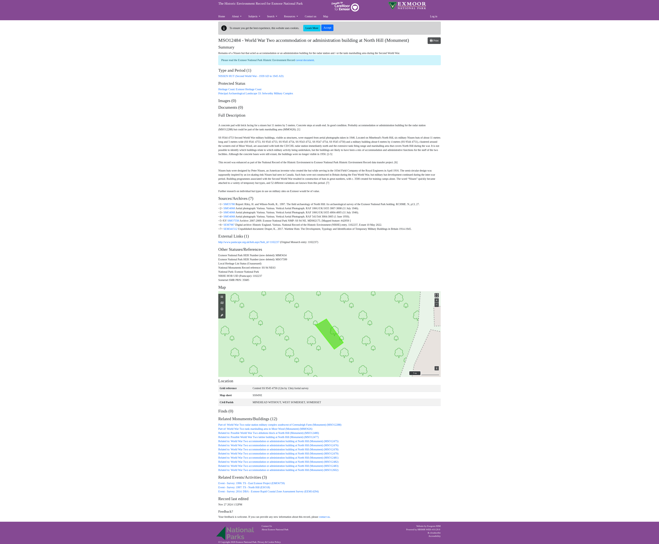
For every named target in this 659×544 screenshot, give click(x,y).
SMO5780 (229, 204)
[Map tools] (221, 315)
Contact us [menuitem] (310, 16)
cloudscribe (435, 533)
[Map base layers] (221, 303)
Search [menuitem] (271, 16)
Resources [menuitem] (290, 16)
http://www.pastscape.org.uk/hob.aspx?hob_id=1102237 (248, 242)
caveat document (305, 60)
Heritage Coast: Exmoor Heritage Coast (239, 89)
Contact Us (267, 526)
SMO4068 (229, 208)
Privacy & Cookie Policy (269, 542)
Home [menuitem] (221, 16)
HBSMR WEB (424, 529)
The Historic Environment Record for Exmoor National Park (260, 3)
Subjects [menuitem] (253, 16)
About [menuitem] (235, 16)
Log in (433, 16)
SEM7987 (229, 224)
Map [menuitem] (325, 16)
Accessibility (435, 536)
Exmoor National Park (407, 5)
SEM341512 (230, 228)
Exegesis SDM (434, 526)
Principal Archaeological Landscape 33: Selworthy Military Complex (255, 93)
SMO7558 (233, 220)
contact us (324, 516)
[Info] (221, 309)
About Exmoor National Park (275, 529)
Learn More (311, 28)
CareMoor (345, 6)
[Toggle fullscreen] (437, 295)
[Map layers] (221, 297)
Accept (327, 27)
